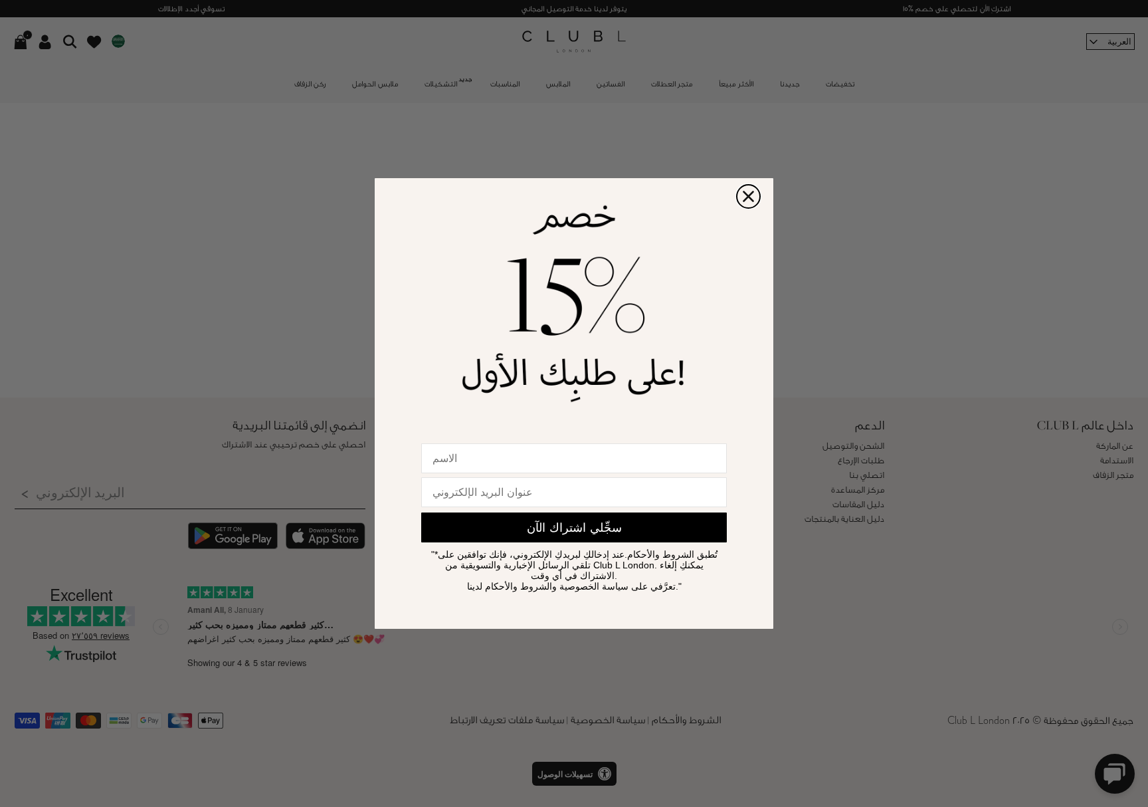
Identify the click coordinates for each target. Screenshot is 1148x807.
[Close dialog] (748, 196)
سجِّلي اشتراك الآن (574, 527)
